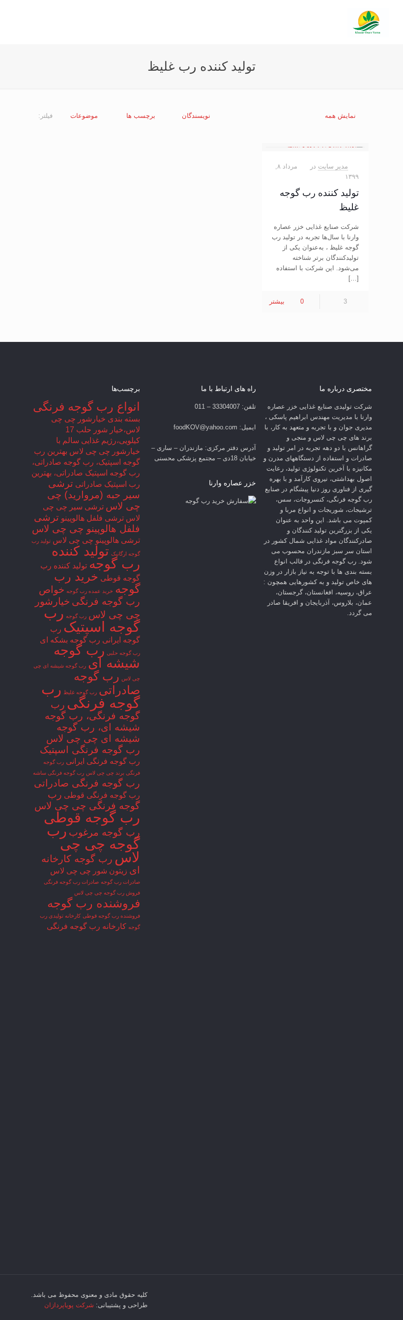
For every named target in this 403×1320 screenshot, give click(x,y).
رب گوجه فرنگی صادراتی (87, 783)
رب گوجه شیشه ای (97, 657)
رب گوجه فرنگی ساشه (58, 773)
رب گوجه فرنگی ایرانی (103, 761)
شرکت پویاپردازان (69, 1305)
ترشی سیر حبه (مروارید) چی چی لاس (93, 494)
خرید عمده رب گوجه (89, 591)
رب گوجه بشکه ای (70, 640)
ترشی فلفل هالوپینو (92, 518)
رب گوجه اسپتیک (92, 620)
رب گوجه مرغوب (104, 832)
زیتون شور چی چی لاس (88, 871)
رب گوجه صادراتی (107, 683)
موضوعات (84, 115)
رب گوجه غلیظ (80, 692)
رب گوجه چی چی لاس (93, 843)
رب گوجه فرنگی (90, 696)
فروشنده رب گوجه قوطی (111, 916)
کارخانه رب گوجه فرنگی (86, 926)
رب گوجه (76, 616)
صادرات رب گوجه (120, 882)
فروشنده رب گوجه (93, 903)
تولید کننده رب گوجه (96, 557)
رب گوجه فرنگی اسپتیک (90, 749)
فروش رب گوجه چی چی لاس (107, 893)
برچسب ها (140, 115)
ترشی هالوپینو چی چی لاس (96, 540)
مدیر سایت (333, 166)
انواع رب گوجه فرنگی (86, 406)
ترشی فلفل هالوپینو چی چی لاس (86, 523)
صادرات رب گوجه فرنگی (71, 882)
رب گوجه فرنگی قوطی (102, 795)
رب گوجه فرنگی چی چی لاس (87, 800)
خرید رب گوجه (97, 582)
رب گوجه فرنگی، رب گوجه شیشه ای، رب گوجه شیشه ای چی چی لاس (92, 721)
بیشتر (277, 301)
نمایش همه (340, 115)
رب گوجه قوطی (92, 817)
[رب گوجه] (368, 22)
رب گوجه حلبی (123, 653)
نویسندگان (196, 115)
